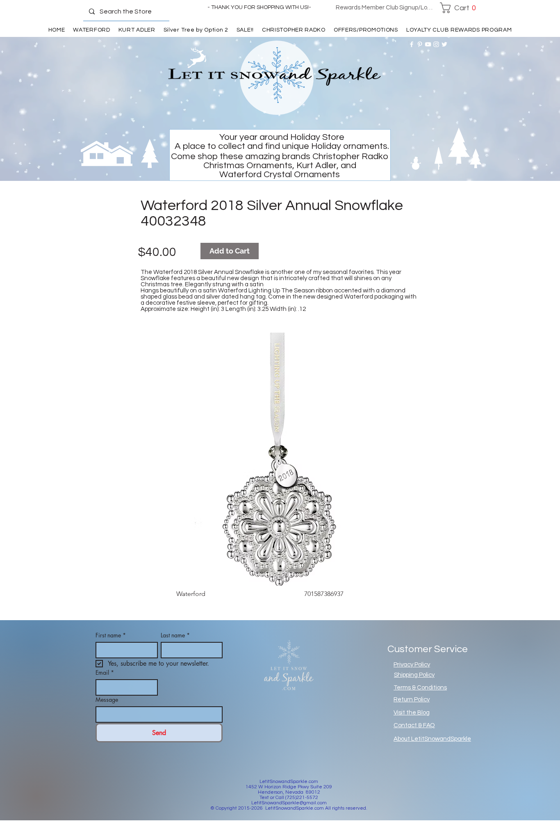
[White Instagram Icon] (436, 44)
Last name (175, 635)
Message (107, 699)
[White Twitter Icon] (444, 44)
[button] (460, 7)
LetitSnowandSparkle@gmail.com (289, 803)
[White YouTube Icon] (428, 44)
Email (105, 672)
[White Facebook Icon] (411, 44)
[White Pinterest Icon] (419, 44)
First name (111, 635)
